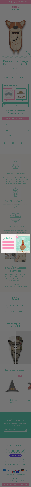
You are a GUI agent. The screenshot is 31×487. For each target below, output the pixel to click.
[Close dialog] (29, 235)
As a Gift (8, 247)
